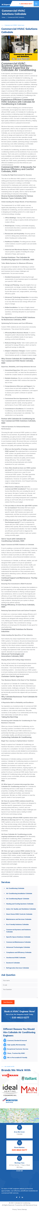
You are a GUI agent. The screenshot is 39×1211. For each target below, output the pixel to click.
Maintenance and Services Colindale (18, 919)
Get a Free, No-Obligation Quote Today (19, 1014)
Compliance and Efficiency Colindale (18, 952)
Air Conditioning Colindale (15, 888)
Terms (19, 1209)
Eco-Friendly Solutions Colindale (17, 924)
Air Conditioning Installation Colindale (19, 893)
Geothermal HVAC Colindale (16, 957)
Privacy (14, 1209)
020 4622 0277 (26, 4)
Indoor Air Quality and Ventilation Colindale (21, 909)
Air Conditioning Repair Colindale (17, 898)
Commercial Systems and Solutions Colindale (18, 931)
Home (3, 17)
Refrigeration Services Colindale (17, 968)
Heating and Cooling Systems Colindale (19, 904)
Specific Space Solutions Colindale (18, 937)
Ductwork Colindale (13, 963)
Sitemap (24, 1209)
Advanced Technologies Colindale (18, 947)
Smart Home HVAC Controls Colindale (19, 914)
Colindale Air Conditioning (22, 1203)
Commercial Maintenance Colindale (18, 942)
